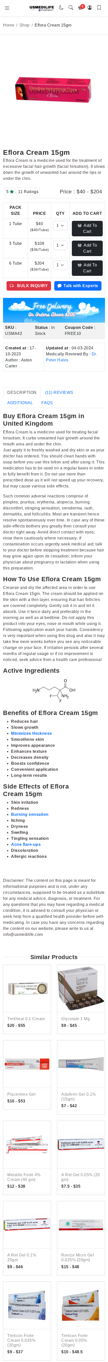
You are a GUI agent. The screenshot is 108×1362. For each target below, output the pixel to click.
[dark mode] (61, 8)
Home (8, 25)
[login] (90, 8)
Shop (25, 25)
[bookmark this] (99, 8)
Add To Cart (90, 228)
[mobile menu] (7, 8)
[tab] (22, 392)
